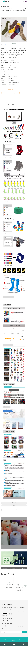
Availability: (4, 60)
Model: (3, 57)
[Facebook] (3, 613)
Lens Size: (3, 63)
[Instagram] (9, 613)
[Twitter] (5, 613)
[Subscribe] (24, 632)
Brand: (2, 59)
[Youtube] (7, 613)
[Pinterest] (11, 613)
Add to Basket (9, 93)
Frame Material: (5, 62)
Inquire (9, 89)
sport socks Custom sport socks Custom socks (12, 509)
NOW (23, 339)
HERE (10, 340)
